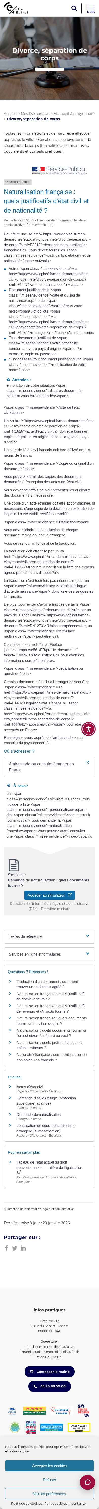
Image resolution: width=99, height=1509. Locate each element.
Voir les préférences (49, 1493)
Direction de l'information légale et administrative (40, 1209)
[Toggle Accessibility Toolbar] (88, 729)
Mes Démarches (35, 113)
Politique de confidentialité (65, 1503)
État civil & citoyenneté (74, 113)
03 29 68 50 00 (52, 1386)
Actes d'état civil (29, 1087)
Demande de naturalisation (38, 1114)
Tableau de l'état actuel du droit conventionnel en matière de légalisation (49, 1165)
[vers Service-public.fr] (59, 171)
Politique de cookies (26, 1503)
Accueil (10, 113)
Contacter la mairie (53, 1371)
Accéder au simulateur (48, 895)
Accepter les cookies (49, 1466)
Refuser (49, 1480)
